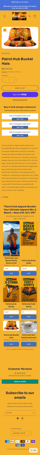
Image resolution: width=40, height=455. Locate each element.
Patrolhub (16, 449)
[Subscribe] (33, 413)
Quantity (5, 75)
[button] (4, 16)
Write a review (20, 381)
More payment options (20, 100)
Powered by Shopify (26, 449)
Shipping (4, 71)
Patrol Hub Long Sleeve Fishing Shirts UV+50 (11, 260)
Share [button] (6, 197)
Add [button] (11, 273)
